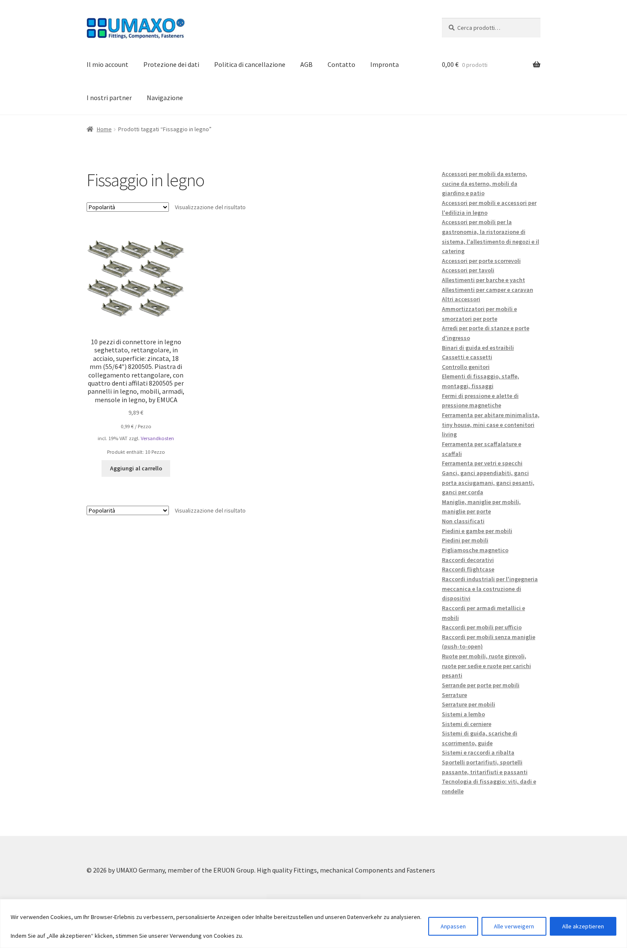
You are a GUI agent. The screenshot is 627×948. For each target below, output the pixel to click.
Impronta (384, 64)
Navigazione (165, 97)
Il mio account (107, 64)
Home (104, 129)
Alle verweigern (514, 926)
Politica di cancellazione (249, 64)
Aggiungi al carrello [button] (136, 468)
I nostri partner (109, 97)
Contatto (341, 64)
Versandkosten (157, 438)
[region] (313, 923)
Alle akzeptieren (583, 926)
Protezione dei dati (171, 64)
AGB (306, 64)
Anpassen (453, 926)
